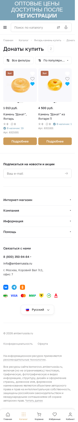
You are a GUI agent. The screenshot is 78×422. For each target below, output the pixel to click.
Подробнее (20, 141)
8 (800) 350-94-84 (16, 256)
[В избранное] (32, 78)
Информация (13, 221)
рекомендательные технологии (24, 359)
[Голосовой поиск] (66, 27)
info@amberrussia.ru (17, 263)
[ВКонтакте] (5, 287)
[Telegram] (14, 287)
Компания (11, 210)
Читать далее (34, 400)
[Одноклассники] (22, 287)
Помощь (9, 232)
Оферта (43, 343)
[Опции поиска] (57, 27)
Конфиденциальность (18, 343)
